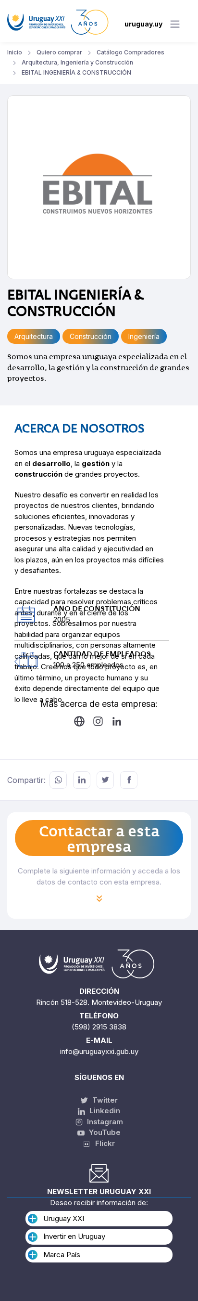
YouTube (104, 1132)
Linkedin (103, 1110)
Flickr (102, 1143)
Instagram (104, 1121)
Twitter (104, 1100)
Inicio (14, 52)
